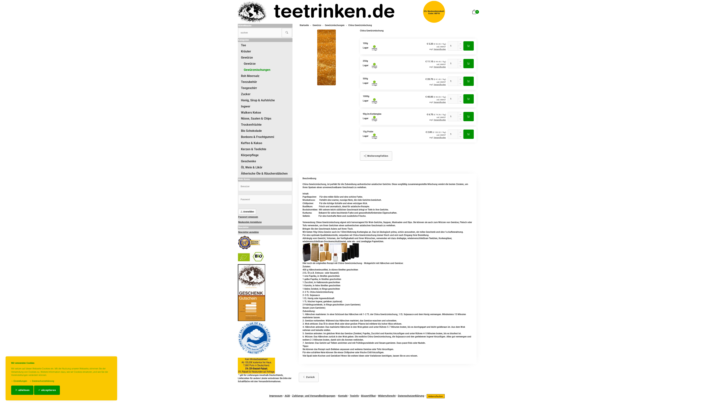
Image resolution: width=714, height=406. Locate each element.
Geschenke (248, 161)
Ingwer (245, 106)
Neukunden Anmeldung (250, 222)
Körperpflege (250, 155)
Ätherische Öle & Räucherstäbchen (264, 173)
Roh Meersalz (250, 76)
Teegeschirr (249, 88)
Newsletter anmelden (248, 232)
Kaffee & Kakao (251, 143)
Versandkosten (440, 49)
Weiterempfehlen (377, 155)
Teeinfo (354, 395)
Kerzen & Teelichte (253, 149)
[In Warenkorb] (468, 46)
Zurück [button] (310, 377)
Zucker (245, 94)
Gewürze (247, 57)
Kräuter (246, 51)
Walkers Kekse (251, 112)
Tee (243, 45)
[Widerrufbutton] (435, 395)
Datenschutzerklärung (42, 381)
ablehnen (24, 390)
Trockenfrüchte (251, 124)
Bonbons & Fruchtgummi (257, 137)
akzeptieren (48, 390)
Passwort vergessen (248, 217)
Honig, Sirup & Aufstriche (258, 100)
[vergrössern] (326, 57)
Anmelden (248, 211)
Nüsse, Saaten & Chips (256, 118)
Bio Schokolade (251, 131)
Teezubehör (249, 82)
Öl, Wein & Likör (251, 167)
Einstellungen (20, 381)
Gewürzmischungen (257, 70)
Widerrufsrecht (387, 395)
